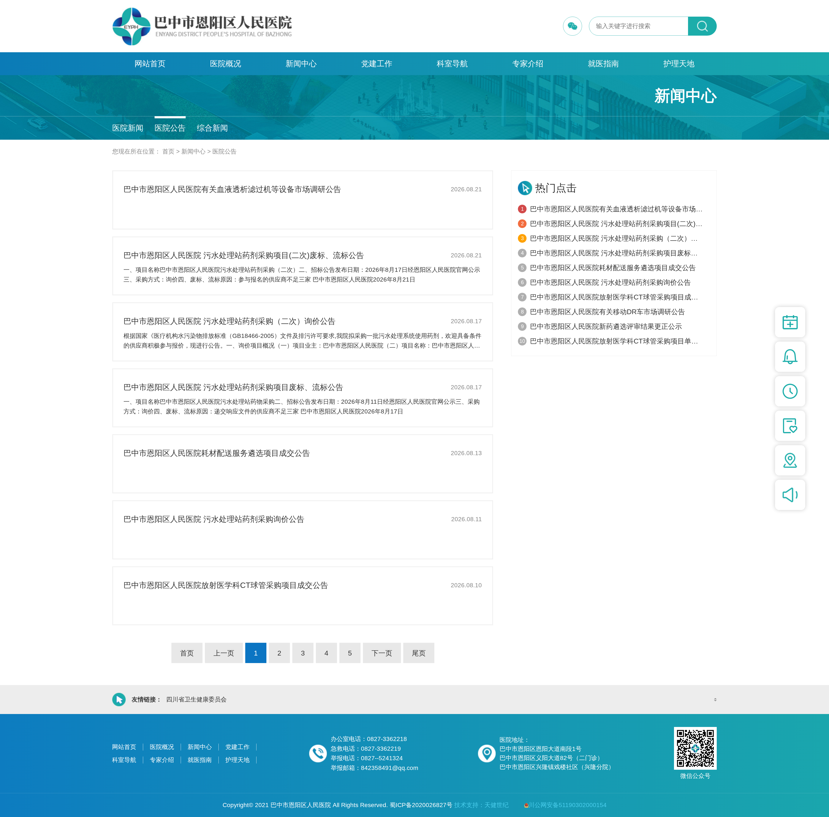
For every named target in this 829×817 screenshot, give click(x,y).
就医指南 (603, 63)
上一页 (224, 653)
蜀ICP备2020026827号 (421, 805)
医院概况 (225, 63)
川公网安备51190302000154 (567, 805)
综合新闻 (212, 128)
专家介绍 (527, 63)
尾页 (419, 653)
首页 (168, 151)
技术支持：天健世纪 (481, 805)
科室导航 (452, 63)
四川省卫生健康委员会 (196, 699)
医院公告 (170, 128)
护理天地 (679, 63)
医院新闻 (127, 128)
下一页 (382, 653)
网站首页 (150, 63)
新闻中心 (301, 63)
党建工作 (376, 63)
